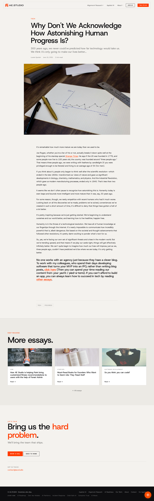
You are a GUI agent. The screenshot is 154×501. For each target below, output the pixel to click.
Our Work (119, 492)
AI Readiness (109, 492)
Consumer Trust (83, 495)
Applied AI (110, 5)
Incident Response (59, 495)
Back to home (31, 454)
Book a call (15, 454)
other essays (44, 279)
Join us (130, 5)
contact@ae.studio (15, 470)
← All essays (77, 391)
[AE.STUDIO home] (14, 5)
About (119, 5)
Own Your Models (34, 495)
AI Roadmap (21, 495)
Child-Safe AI (71, 495)
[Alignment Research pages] (103, 5)
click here (50, 269)
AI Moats (94, 495)
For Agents (142, 492)
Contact (134, 492)
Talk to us (143, 5)
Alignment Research (94, 5)
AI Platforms (46, 495)
